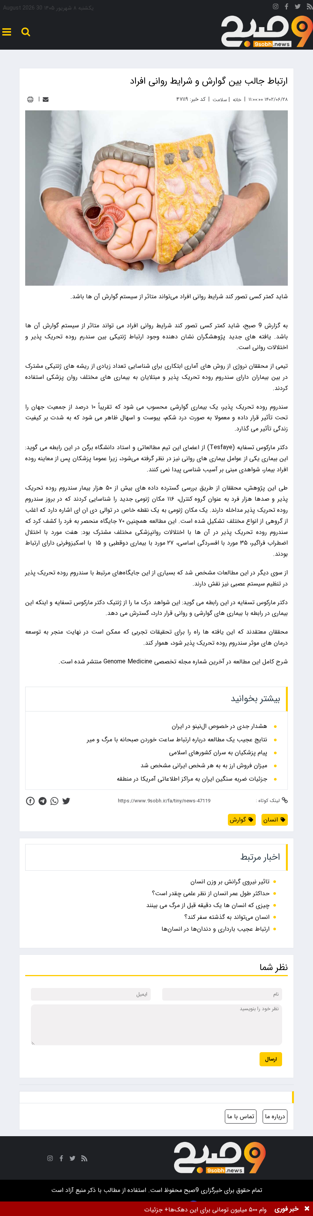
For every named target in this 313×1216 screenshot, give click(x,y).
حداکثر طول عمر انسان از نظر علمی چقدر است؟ (210, 893)
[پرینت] (30, 99)
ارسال (271, 1059)
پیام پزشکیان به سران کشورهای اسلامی (218, 753)
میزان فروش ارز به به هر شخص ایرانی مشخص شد (203, 766)
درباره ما (275, 1116)
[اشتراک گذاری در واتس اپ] (54, 801)
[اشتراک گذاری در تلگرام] (43, 801)
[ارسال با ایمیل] (45, 99)
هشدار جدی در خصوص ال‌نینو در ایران (219, 726)
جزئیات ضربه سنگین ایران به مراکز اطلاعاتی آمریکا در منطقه (192, 779)
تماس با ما (240, 1116)
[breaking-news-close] (306, 1208)
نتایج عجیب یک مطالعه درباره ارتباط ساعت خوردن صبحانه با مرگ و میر (177, 740)
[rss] (310, 8)
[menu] (6, 32)
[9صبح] (267, 32)
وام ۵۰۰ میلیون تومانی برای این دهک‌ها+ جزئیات (205, 1209)
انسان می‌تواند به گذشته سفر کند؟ (226, 917)
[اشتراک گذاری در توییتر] (66, 801)
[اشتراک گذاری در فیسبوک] (30, 801)
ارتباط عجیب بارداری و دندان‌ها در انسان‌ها (215, 929)
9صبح (190, 1190)
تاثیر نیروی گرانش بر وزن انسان (229, 881)
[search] (25, 32)
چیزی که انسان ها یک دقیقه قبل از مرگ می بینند (207, 905)
